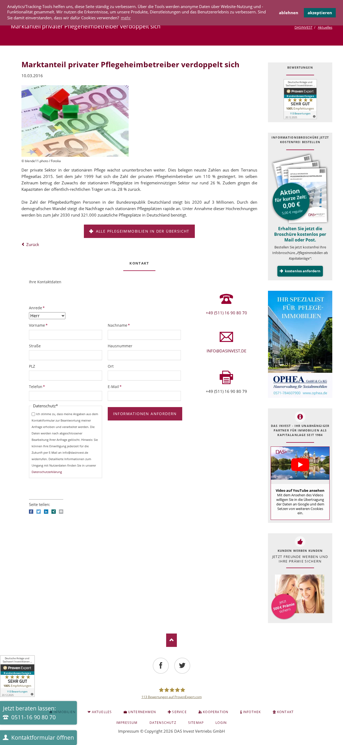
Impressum (128, 731)
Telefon (38, 386)
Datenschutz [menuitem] (163, 722)
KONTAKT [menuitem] (285, 712)
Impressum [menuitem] (127, 722)
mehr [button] (126, 17)
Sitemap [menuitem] (196, 722)
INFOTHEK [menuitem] (252, 712)
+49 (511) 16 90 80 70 (226, 312)
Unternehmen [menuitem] (142, 712)
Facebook (31, 511)
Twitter (38, 511)
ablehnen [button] (288, 12)
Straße (35, 345)
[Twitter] (182, 666)
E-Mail (116, 386)
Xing (53, 511)
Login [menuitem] (221, 722)
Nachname (119, 325)
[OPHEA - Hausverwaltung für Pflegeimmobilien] (300, 344)
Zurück (32, 244)
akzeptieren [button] (320, 12)
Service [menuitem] (179, 712)
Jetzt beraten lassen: (29, 713)
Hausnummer (120, 345)
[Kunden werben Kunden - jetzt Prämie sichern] (297, 597)
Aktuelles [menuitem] (102, 712)
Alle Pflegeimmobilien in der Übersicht (141, 231)
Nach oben (171, 640)
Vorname (38, 325)
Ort (111, 366)
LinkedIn (46, 511)
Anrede (38, 307)
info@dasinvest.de (226, 350)
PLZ (32, 366)
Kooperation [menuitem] (215, 712)
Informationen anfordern (145, 413)
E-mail (61, 511)
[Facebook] (161, 666)
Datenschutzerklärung (47, 472)
